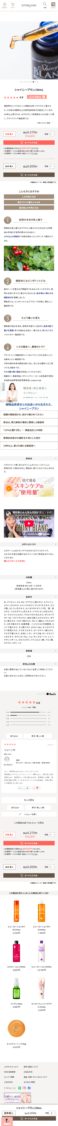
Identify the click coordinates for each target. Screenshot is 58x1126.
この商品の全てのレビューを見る (29, 822)
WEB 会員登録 (9, 1072)
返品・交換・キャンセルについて (35, 1077)
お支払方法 (28, 1072)
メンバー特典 (9, 1077)
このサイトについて (11, 1066)
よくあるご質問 (29, 1082)
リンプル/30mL (16, 1003)
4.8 (21, 97)
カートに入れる (31, 142)
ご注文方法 (8, 1082)
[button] (20, 81)
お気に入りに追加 (43, 122)
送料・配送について (31, 1066)
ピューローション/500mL (41, 966)
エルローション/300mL (16, 966)
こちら (35, 153)
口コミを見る (37, 96)
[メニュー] (53, 4)
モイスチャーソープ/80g (16, 1044)
